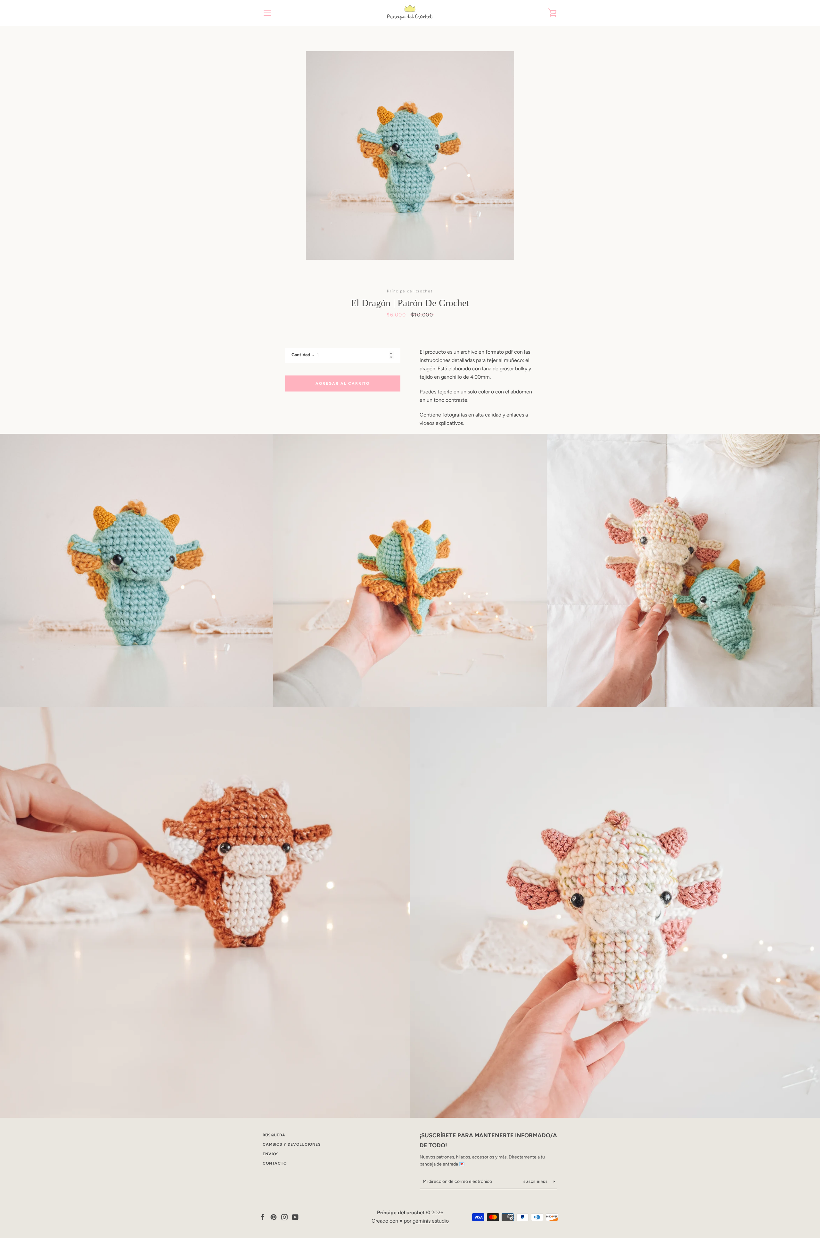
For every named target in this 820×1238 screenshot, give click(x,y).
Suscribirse (536, 1182)
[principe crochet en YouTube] (295, 1217)
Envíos (271, 1154)
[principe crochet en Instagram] (284, 1217)
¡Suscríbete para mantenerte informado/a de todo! (488, 1140)
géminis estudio (431, 1221)
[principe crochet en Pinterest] (273, 1217)
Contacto (275, 1163)
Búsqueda (274, 1135)
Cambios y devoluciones (292, 1144)
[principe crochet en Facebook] (262, 1217)
